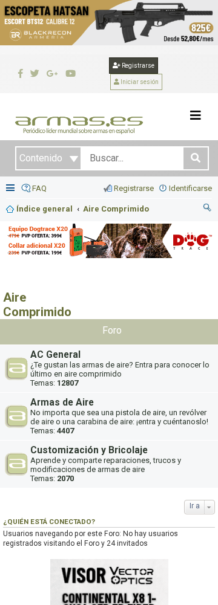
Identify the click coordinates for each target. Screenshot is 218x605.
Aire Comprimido (37, 304)
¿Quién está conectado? (49, 521)
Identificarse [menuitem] (190, 188)
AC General (55, 354)
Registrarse (137, 65)
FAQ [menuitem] (39, 188)
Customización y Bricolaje (89, 450)
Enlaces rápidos (11, 189)
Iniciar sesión (139, 82)
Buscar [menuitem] (207, 209)
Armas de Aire (62, 402)
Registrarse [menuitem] (134, 188)
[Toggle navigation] (195, 115)
